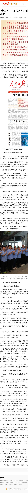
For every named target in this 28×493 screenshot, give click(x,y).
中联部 (16, 480)
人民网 (1, 484)
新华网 (20, 484)
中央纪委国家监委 (4, 480)
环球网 (6, 484)
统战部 (11, 480)
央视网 (15, 484)
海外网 (10, 484)
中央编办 (2, 482)
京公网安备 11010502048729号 (14, 488)
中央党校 (19, 482)
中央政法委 (21, 480)
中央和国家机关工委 (10, 482)
